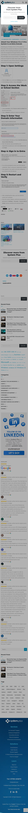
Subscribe (21, 17)
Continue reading (14, 21)
